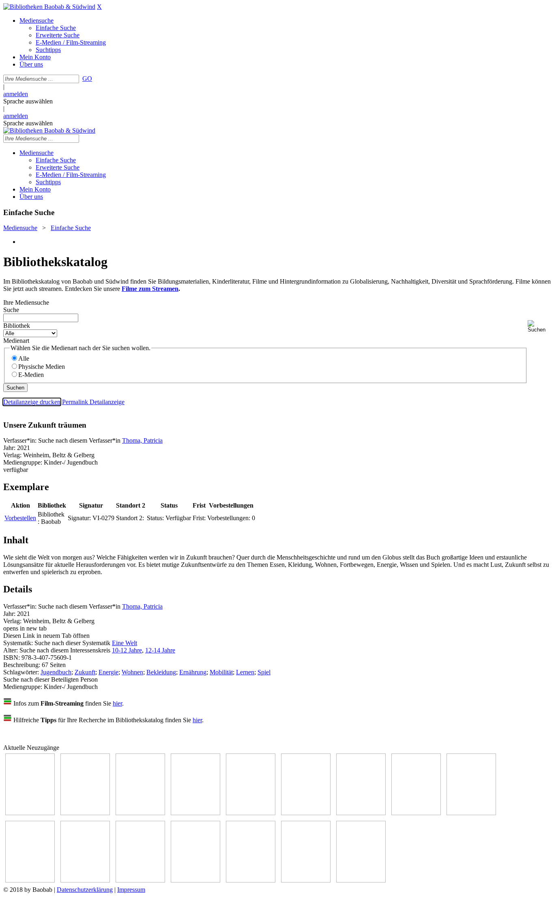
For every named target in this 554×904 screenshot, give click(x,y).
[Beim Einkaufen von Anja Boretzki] (306, 880)
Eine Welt (124, 642)
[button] (539, 326)
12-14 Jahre (160, 650)
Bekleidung (161, 672)
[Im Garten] (471, 812)
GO (87, 78)
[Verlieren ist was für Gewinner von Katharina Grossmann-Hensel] (306, 812)
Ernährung (192, 672)
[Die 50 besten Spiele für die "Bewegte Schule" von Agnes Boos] (140, 880)
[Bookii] (361, 812)
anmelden (15, 93)
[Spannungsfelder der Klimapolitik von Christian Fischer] (85, 812)
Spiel (264, 672)
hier (117, 703)
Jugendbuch (56, 672)
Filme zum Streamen (150, 288)
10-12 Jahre (127, 650)
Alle (23, 358)
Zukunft (85, 672)
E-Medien (31, 374)
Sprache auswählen (28, 101)
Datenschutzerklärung (85, 889)
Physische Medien (41, 366)
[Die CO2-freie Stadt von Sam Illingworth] (140, 812)
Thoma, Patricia (142, 440)
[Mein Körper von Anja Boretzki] (250, 880)
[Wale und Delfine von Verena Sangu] (195, 812)
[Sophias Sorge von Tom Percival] (250, 812)
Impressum (131, 889)
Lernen (245, 672)
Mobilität (221, 672)
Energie (108, 672)
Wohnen (132, 672)
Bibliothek (16, 325)
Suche (11, 309)
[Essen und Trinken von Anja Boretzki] (195, 880)
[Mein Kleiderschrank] (361, 880)
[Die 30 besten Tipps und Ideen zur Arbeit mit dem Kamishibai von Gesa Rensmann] (30, 812)
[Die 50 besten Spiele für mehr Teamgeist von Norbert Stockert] (30, 880)
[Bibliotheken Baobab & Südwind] (49, 6)
